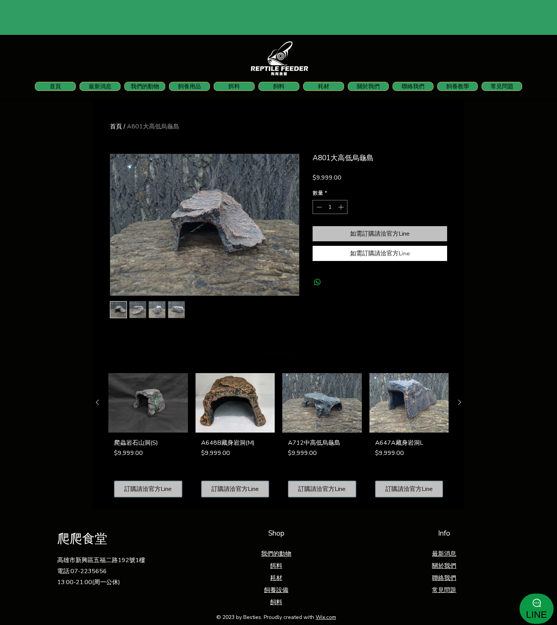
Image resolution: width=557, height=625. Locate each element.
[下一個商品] (459, 402)
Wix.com (326, 617)
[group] (278, 438)
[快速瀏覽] (148, 403)
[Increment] (341, 207)
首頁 (116, 126)
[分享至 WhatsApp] (317, 282)
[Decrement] (318, 207)
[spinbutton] (330, 207)
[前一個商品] (97, 402)
